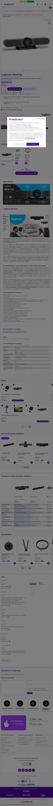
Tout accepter (32, 144)
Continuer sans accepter (40, 118)
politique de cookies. (30, 138)
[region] (26, 132)
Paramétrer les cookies (19, 144)
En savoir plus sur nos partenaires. (16, 140)
